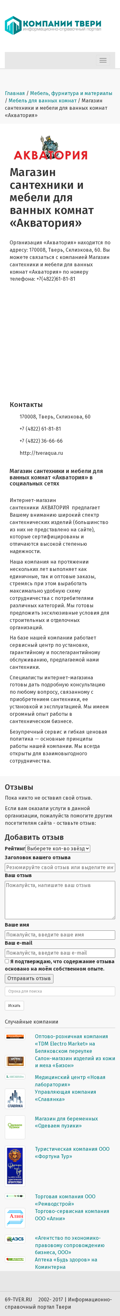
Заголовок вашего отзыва (38, 857)
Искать (14, 1005)
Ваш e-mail (18, 943)
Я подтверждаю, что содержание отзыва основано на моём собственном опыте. (60, 965)
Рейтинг (15, 849)
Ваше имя (17, 925)
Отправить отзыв (29, 978)
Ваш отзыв (18, 875)
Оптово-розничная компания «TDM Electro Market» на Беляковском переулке (71, 1043)
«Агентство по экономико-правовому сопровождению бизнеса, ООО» (70, 1245)
